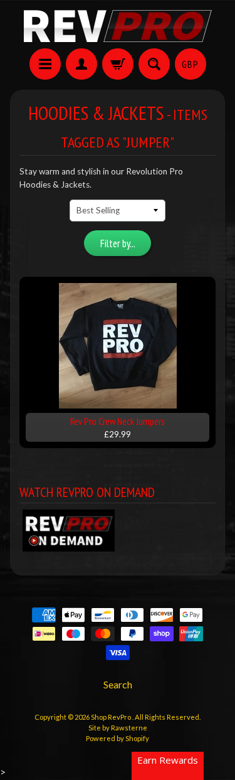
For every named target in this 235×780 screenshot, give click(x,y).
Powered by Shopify (117, 738)
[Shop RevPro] (118, 26)
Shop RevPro (111, 717)
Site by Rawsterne (117, 728)
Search (117, 684)
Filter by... (117, 243)
